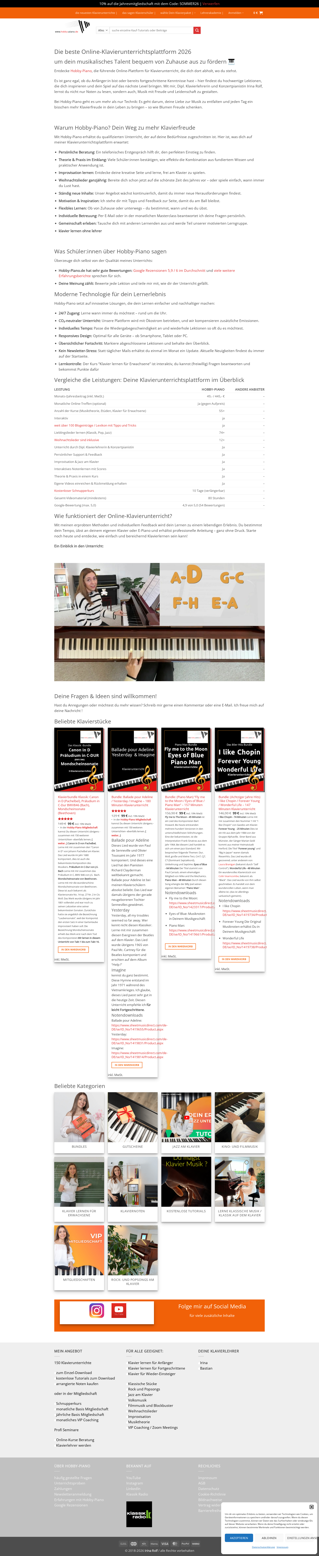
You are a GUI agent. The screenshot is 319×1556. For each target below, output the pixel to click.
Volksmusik (137, 1400)
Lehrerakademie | (211, 13)
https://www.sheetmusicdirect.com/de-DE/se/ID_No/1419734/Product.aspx (251, 913)
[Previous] (54, 904)
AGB (201, 1483)
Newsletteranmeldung (72, 1494)
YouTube (133, 1477)
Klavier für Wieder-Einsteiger (152, 1373)
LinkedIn (133, 1488)
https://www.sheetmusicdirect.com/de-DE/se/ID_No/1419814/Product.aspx (139, 1055)
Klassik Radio (137, 1494)
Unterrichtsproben (69, 1483)
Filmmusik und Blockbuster (150, 1405)
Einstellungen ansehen (300, 1538)
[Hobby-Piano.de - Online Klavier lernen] (72, 30)
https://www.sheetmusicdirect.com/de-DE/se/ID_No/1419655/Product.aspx (139, 1027)
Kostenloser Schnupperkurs (74, 490)
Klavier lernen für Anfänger (150, 1362)
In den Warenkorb (73, 949)
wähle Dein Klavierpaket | (176, 13)
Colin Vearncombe (229, 876)
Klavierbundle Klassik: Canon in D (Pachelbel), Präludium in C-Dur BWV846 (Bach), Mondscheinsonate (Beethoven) (79, 805)
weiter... (62, 843)
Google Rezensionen (71, 1505)
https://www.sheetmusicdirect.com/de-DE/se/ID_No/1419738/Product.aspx (251, 945)
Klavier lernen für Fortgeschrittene (156, 1368)
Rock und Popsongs (144, 1389)
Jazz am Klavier (140, 1394)
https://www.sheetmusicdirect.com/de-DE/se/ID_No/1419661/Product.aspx (197, 932)
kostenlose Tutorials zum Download (85, 1378)
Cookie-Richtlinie (212, 1494)
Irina (204, 1362)
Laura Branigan (227, 864)
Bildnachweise (210, 1499)
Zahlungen (63, 1488)
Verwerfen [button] (211, 3)
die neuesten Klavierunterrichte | (96, 13)
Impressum (282, 1547)
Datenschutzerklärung (263, 1547)
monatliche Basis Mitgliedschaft (82, 1409)
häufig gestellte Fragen (73, 1477)
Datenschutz (208, 1488)
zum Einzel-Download (74, 1372)
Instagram (134, 1483)
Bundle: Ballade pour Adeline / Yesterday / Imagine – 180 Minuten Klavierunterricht (132, 801)
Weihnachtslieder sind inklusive (76, 440)
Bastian (206, 1368)
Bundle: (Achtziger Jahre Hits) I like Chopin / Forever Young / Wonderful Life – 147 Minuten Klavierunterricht (239, 803)
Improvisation (139, 1416)
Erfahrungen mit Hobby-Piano (79, 1499)
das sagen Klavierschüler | (139, 13)
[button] (311, 1507)
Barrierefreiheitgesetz (216, 1510)
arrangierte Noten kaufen (77, 1383)
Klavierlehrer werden (73, 1445)
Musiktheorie (139, 1422)
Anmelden (234, 13)
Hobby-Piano (81, 70)
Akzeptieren (239, 1538)
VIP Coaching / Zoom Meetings (153, 1427)
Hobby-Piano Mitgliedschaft (82, 827)
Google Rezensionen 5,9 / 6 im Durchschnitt (169, 270)
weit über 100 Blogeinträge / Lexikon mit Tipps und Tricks (95, 425)
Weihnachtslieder (142, 1411)
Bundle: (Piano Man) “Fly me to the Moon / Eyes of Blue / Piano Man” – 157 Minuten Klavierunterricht (185, 803)
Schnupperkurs (68, 1403)
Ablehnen (269, 1538)
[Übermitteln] (197, 30)
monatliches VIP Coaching (77, 1420)
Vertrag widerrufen (214, 1505)
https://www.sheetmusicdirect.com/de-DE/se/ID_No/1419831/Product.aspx (139, 1041)
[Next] (264, 904)
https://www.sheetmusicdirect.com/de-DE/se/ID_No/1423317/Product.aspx (197, 905)
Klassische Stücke (142, 1383)
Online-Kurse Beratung (75, 1439)
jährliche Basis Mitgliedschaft (80, 1414)
